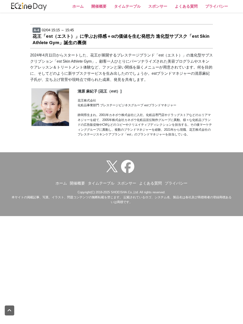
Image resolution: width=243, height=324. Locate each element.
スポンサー (157, 6)
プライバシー (216, 6)
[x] (113, 166)
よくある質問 (186, 6)
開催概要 (99, 6)
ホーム (78, 6)
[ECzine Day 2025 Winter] (129, 166)
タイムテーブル (127, 6)
